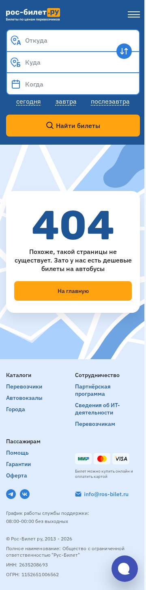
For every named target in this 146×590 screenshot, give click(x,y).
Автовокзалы (24, 397)
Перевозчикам (95, 423)
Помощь (17, 452)
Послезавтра (110, 101)
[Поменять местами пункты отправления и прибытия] (124, 51)
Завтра (66, 101)
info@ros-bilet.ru (106, 494)
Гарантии (18, 464)
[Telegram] (11, 494)
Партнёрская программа (93, 390)
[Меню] (134, 14)
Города (15, 409)
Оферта (16, 475)
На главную (73, 291)
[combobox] (73, 40)
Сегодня (28, 101)
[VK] (25, 494)
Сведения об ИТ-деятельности (97, 408)
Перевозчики (24, 386)
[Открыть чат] (125, 568)
